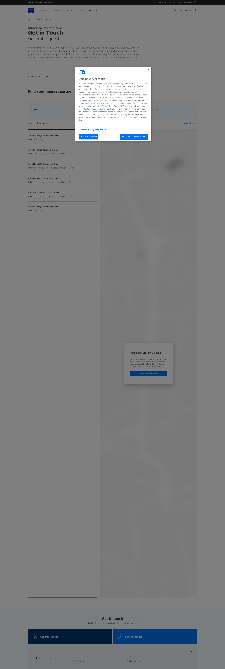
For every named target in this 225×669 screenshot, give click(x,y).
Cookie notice (85, 129)
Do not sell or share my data (134, 136)
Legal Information (98, 129)
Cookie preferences (88, 136)
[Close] (148, 69)
